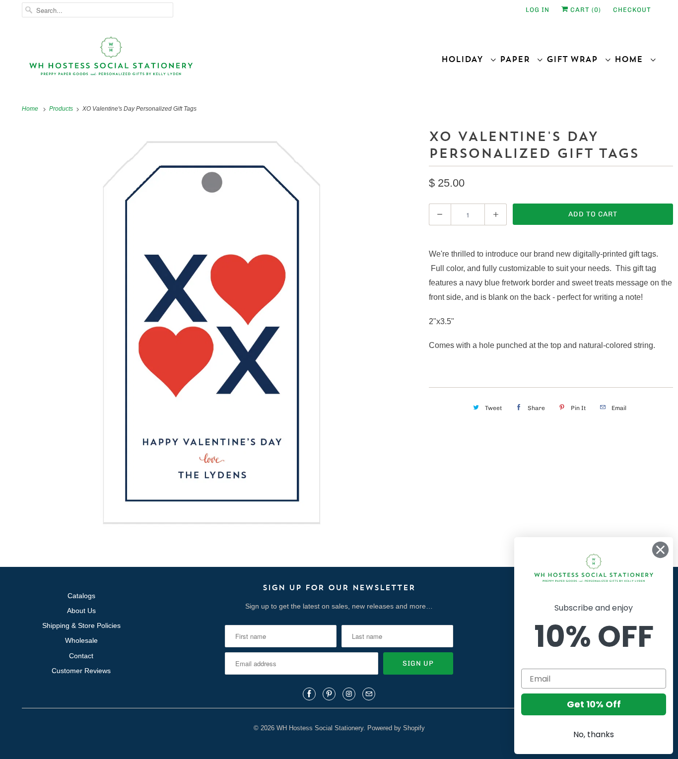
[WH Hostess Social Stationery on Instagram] (348, 694)
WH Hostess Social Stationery (319, 728)
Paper (518, 59)
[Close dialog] (660, 549)
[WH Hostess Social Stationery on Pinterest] (329, 694)
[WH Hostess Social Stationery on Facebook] (309, 694)
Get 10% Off (594, 704)
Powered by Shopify (396, 728)
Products (61, 108)
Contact (81, 656)
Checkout (632, 9)
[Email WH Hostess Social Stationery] (368, 694)
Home (632, 59)
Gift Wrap (575, 59)
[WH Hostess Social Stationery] (178, 60)
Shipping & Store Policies (81, 625)
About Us (81, 611)
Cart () (584, 9)
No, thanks (593, 734)
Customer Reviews (81, 671)
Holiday (465, 59)
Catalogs (81, 596)
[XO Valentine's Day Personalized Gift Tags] (211, 332)
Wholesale (81, 640)
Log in (537, 9)
